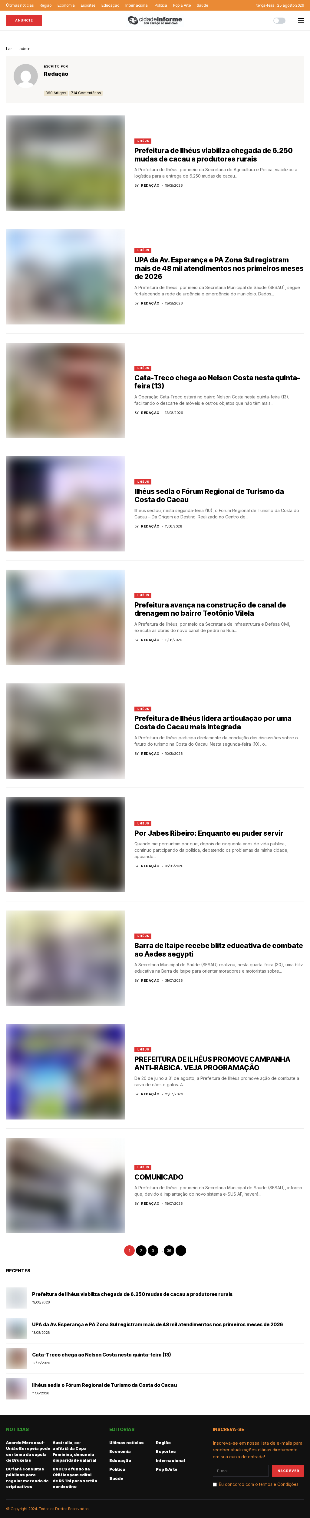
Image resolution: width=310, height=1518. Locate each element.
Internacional (170, 1460)
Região (163, 1442)
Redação (56, 74)
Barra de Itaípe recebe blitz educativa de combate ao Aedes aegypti (218, 949)
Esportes (166, 1451)
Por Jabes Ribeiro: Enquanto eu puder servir (208, 833)
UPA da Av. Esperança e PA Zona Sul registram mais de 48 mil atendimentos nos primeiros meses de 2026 (219, 268)
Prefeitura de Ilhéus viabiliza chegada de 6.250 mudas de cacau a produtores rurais (213, 154)
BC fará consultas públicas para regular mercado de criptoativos (27, 1477)
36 (169, 1250)
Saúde (116, 1478)
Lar (9, 48)
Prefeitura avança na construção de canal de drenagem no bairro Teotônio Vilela (210, 609)
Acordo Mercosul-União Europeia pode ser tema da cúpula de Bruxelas (28, 1451)
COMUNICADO (158, 1177)
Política (117, 1469)
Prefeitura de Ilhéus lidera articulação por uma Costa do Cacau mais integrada (213, 722)
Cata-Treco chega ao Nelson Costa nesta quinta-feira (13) (217, 382)
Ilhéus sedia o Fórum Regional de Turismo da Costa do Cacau (209, 495)
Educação (120, 1460)
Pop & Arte (166, 1469)
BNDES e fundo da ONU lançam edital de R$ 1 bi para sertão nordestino (75, 1477)
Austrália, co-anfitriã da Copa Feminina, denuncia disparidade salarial (74, 1451)
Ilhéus (143, 140)
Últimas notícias (126, 1442)
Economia (120, 1451)
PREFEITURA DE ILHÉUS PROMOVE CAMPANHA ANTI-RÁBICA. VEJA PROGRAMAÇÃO (212, 1063)
